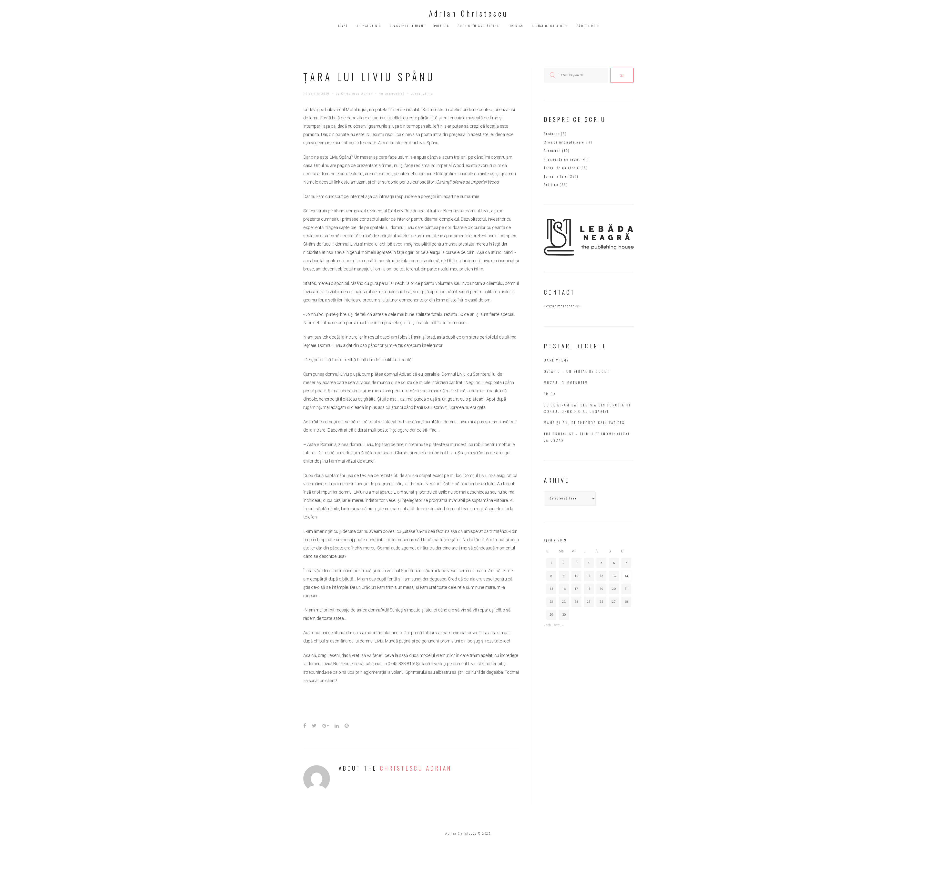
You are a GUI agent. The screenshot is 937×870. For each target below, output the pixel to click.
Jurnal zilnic (369, 26)
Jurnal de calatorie (550, 26)
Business (515, 26)
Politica (441, 26)
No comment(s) (392, 93)
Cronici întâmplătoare (478, 26)
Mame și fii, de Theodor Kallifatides (584, 422)
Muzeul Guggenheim (566, 382)
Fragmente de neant (407, 26)
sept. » (558, 625)
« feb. (548, 625)
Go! (622, 75)
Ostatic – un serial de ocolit (577, 371)
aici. (578, 306)
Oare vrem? (556, 359)
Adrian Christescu (468, 13)
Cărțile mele (588, 26)
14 (626, 576)
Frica (550, 393)
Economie (552, 150)
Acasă (343, 26)
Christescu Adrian (357, 93)
